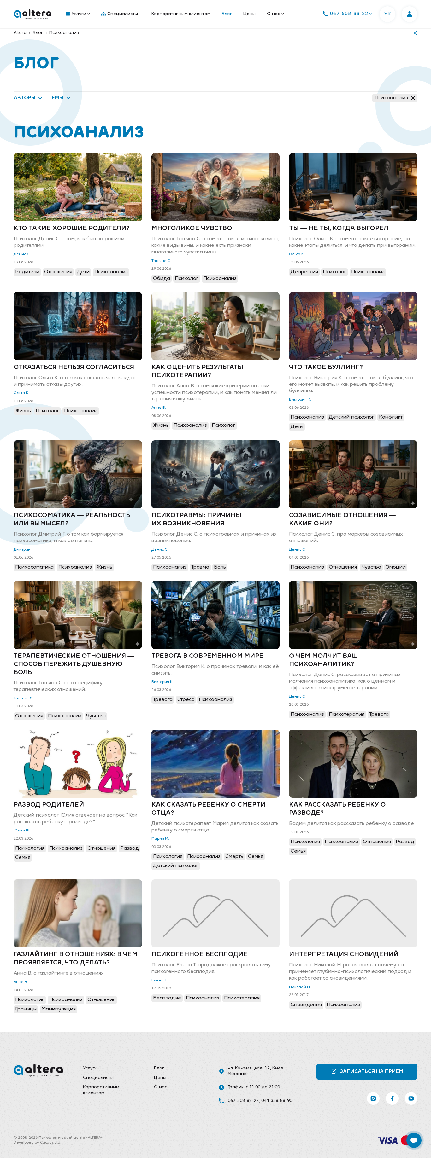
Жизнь (23, 411)
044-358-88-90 (276, 1100)
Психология (29, 848)
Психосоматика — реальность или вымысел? (72, 519)
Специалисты (122, 14)
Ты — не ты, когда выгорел (338, 228)
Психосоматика (34, 567)
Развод (129, 848)
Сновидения (306, 1004)
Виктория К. (300, 400)
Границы (26, 1009)
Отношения (58, 272)
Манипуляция (58, 1009)
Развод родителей (49, 805)
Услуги (79, 14)
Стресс (185, 699)
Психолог (186, 278)
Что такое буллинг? (326, 367)
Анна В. (158, 408)
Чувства (371, 567)
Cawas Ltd (50, 1142)
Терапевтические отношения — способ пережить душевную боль (74, 664)
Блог (227, 14)
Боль (220, 567)
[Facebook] (392, 1098)
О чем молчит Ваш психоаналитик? (323, 660)
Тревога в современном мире (207, 656)
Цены (249, 14)
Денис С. (22, 254)
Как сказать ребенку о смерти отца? (208, 809)
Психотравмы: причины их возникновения (196, 519)
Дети (83, 272)
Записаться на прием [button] (371, 1071)
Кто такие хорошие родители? (72, 228)
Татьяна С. (161, 261)
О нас (273, 14)
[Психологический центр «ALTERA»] (32, 14)
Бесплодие (167, 998)
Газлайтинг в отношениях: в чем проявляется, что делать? (76, 959)
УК (387, 14)
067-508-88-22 (243, 1100)
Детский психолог (351, 417)
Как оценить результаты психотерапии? (197, 371)
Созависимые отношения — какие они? (342, 519)
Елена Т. (159, 980)
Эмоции (396, 567)
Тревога (163, 699)
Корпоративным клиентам (180, 14)
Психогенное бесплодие (199, 955)
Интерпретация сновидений (344, 955)
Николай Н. (300, 987)
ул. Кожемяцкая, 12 (249, 1068)
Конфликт (391, 417)
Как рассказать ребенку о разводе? (337, 809)
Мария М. (160, 839)
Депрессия (304, 272)
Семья (22, 857)
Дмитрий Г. (24, 550)
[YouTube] (411, 1098)
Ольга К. (297, 254)
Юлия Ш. (22, 830)
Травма (200, 567)
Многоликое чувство (191, 228)
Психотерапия (346, 714)
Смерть (234, 856)
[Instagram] (373, 1098)
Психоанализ (391, 98)
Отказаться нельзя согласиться (74, 367)
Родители (27, 272)
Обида (161, 278)
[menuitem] (76, 14)
